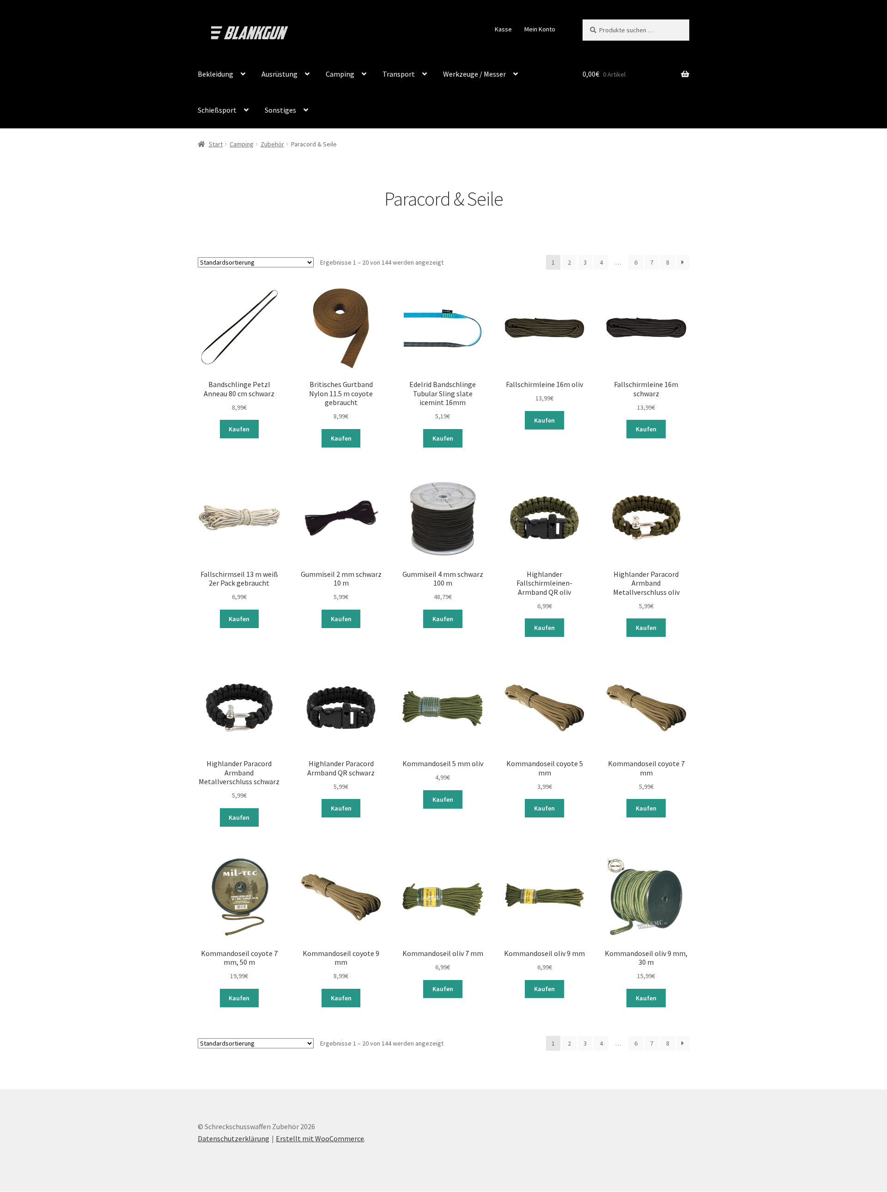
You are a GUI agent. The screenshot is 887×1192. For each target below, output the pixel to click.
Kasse (503, 29)
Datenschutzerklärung (233, 1138)
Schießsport (217, 110)
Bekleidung (215, 74)
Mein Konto (539, 29)
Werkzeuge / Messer (474, 74)
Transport (399, 74)
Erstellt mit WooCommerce (320, 1138)
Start (216, 144)
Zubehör (272, 144)
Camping (340, 74)
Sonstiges (280, 110)
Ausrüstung (279, 74)
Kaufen (239, 429)
